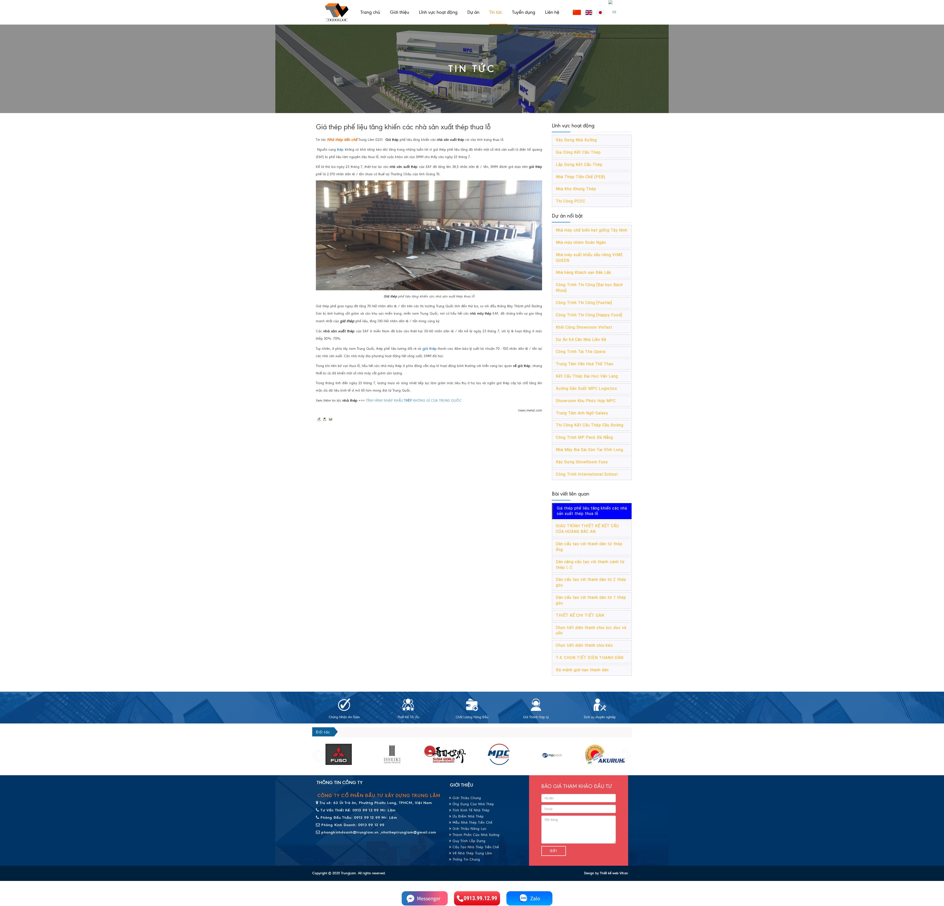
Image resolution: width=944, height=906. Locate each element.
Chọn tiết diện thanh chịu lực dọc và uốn (591, 630)
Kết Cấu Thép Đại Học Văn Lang (587, 376)
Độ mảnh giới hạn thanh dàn (582, 670)
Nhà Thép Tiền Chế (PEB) (580, 177)
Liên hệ (552, 12)
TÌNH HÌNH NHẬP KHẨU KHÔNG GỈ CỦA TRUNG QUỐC (413, 400)
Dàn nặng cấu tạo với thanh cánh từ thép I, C (590, 564)
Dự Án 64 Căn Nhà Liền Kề (581, 339)
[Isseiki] (339, 754)
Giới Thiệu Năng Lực (469, 829)
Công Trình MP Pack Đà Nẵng (584, 437)
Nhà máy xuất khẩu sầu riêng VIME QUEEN (589, 257)
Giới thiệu (399, 12)
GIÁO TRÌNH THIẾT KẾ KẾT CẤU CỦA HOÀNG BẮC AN (587, 529)
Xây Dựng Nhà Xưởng (576, 140)
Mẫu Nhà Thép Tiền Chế (471, 822)
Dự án (473, 12)
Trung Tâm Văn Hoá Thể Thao (585, 364)
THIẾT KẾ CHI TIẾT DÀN (580, 615)
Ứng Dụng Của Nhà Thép (472, 804)
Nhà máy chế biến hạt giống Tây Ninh (591, 230)
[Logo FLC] (499, 754)
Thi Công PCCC (570, 201)
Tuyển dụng (523, 12)
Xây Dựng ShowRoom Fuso (582, 462)
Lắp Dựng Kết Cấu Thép (579, 164)
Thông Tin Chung (465, 859)
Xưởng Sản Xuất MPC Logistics (586, 388)
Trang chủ (370, 12)
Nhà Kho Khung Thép (576, 189)
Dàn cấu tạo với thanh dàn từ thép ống (589, 546)
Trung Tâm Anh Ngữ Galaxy (582, 413)
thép (340, 149)
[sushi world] (392, 754)
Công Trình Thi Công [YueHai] (584, 302)
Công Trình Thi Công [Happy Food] (589, 315)
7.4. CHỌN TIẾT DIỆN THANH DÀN (589, 657)
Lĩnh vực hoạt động (438, 12)
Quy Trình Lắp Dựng (468, 841)
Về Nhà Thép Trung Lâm (471, 853)
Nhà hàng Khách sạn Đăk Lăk (583, 272)
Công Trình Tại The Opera (580, 351)
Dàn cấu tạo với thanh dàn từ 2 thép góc (591, 582)
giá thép (430, 348)
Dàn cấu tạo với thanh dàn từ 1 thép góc (591, 600)
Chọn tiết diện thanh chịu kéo (584, 645)
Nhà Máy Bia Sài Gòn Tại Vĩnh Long (589, 449)
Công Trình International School (587, 474)
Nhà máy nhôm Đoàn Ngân (581, 242)
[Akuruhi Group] (552, 754)
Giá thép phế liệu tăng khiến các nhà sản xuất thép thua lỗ (592, 511)
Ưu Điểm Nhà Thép (467, 816)
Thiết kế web (609, 873)
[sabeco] (605, 754)
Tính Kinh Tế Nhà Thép (470, 810)
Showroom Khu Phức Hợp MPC (586, 400)
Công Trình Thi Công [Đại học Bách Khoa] (589, 287)
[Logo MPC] (445, 754)
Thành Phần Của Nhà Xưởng (475, 835)
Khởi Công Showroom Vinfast (584, 327)
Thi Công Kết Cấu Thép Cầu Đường (589, 425)
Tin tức (495, 12)
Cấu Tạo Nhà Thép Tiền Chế (475, 847)
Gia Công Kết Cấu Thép (578, 152)
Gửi (553, 851)
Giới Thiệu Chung (466, 798)
